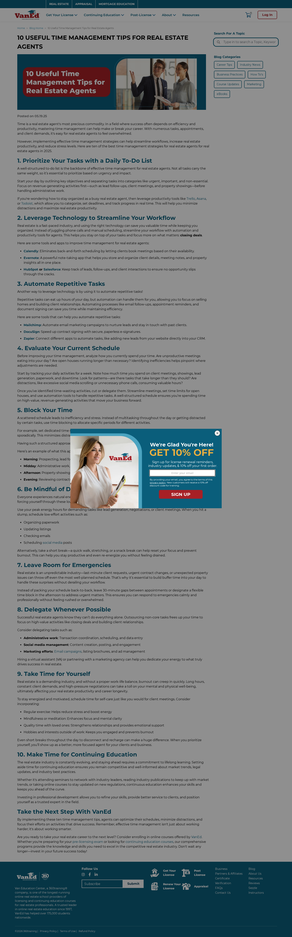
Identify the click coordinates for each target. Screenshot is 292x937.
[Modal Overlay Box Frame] (146, 468)
